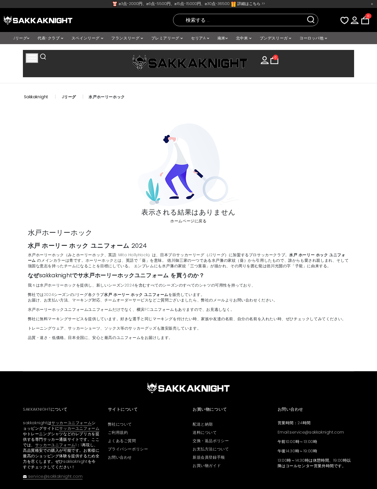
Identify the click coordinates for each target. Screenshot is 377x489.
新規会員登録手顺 (209, 457)
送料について (205, 432)
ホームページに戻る (188, 221)
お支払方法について (211, 449)
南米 (221, 38)
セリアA (199, 38)
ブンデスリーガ (274, 38)
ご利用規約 (118, 432)
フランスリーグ (126, 38)
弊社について (120, 424)
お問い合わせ (120, 457)
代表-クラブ (49, 38)
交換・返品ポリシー (211, 440)
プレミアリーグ (166, 38)
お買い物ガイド (207, 465)
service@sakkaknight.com (55, 476)
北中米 (242, 38)
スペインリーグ (86, 38)
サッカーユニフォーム (71, 423)
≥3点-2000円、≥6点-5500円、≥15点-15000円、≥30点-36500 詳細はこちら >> (191, 3)
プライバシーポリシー (128, 449)
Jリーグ (20, 38)
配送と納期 (203, 424)
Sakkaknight (36, 97)
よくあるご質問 (122, 440)
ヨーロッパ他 (312, 38)
